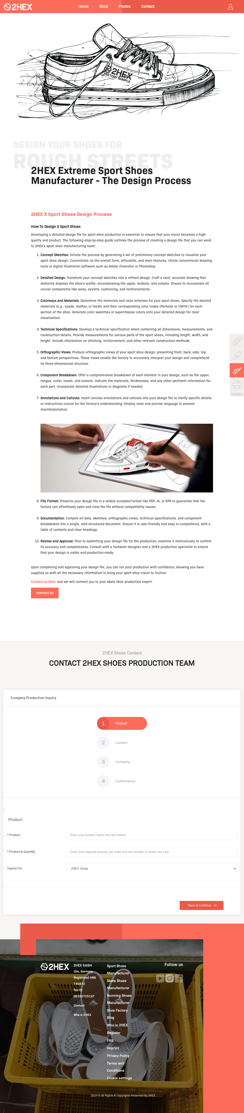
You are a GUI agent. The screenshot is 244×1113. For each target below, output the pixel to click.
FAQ (110, 1040)
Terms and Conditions (115, 1067)
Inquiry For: (15, 868)
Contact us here (43, 582)
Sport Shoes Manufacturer (118, 969)
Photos (125, 6)
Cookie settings (119, 1078)
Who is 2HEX (82, 1015)
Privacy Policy (118, 1056)
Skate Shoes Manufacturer (118, 984)
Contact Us (44, 593)
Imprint (113, 1048)
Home (83, 6)
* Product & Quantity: (21, 851)
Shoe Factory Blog (117, 1014)
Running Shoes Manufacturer (119, 999)
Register (114, 1033)
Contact (147, 6)
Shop (103, 6)
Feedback (237, 394)
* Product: (14, 835)
